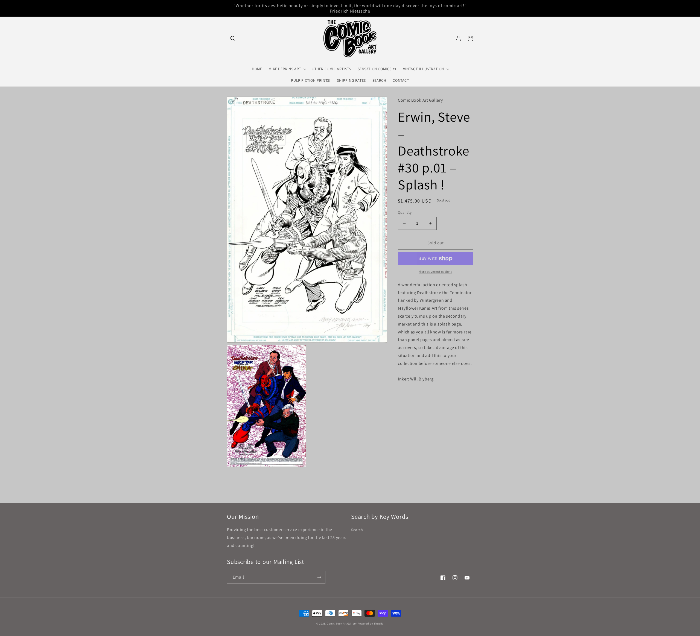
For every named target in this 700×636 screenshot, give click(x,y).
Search (357, 529)
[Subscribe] (319, 577)
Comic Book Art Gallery (342, 623)
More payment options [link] (435, 271)
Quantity (405, 212)
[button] (233, 39)
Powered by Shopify (371, 623)
